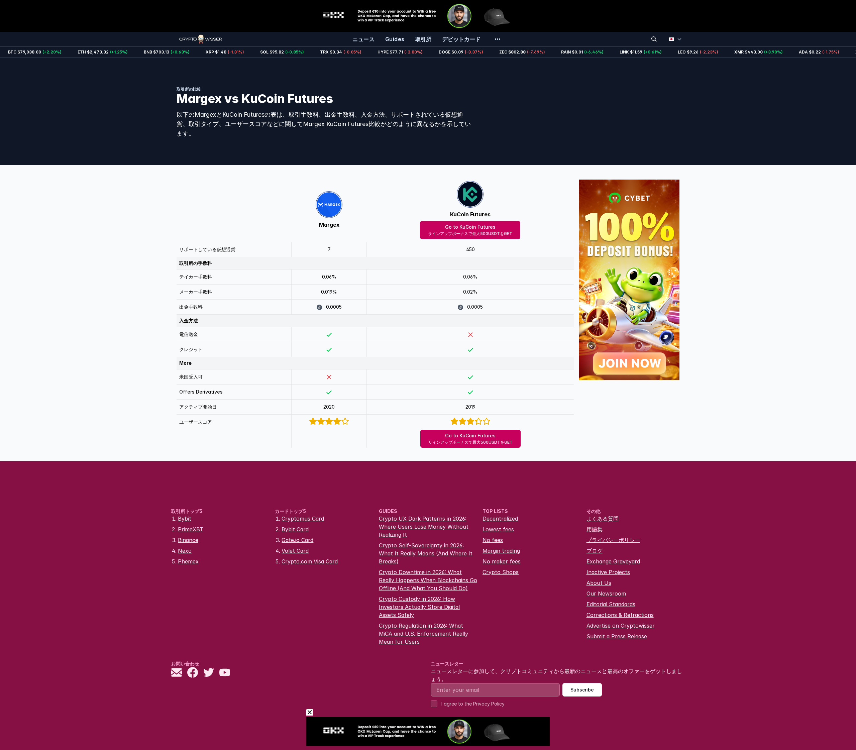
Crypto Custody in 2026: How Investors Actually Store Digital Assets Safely (419, 607)
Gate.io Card (297, 540)
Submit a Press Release (616, 636)
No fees (493, 540)
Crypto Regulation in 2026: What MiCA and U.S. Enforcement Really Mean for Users (423, 633)
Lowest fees (498, 529)
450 (470, 249)
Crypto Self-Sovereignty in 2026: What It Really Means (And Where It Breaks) (425, 553)
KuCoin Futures (470, 214)
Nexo (185, 550)
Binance (188, 540)
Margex (329, 224)
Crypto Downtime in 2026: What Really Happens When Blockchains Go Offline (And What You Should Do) (428, 580)
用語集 (594, 529)
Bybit (184, 518)
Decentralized (500, 518)
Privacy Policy (489, 704)
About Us (598, 582)
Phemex (188, 561)
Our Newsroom (606, 593)
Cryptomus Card (303, 518)
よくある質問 (602, 518)
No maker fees (502, 561)
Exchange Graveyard (613, 561)
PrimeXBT (190, 529)
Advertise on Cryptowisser (620, 625)
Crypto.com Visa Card (310, 561)
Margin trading (501, 550)
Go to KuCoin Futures (470, 230)
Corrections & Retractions (620, 615)
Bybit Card (295, 529)
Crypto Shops (501, 572)
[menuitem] (363, 39)
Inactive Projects (608, 572)
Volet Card (295, 550)
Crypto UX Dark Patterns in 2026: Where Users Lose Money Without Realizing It (423, 526)
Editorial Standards (610, 604)
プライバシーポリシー (613, 540)
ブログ (594, 550)
